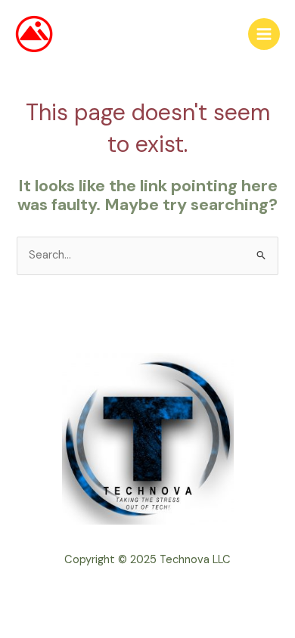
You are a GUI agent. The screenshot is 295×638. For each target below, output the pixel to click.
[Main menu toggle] (264, 34)
